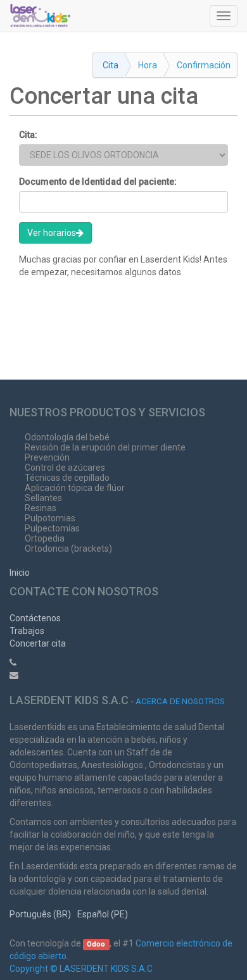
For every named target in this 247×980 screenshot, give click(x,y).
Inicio (20, 573)
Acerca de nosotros (180, 701)
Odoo (96, 944)
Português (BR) (40, 914)
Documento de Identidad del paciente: (98, 182)
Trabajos (27, 631)
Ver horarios (51, 233)
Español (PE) (102, 914)
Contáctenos (35, 618)
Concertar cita (38, 643)
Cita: (28, 135)
